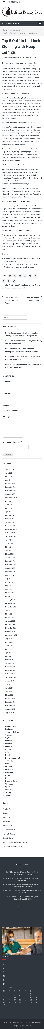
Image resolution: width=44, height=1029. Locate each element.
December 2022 (10, 603)
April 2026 (8, 480)
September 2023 (11, 572)
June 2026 (9, 473)
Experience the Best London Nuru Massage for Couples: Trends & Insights (22, 898)
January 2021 (10, 663)
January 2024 (10, 558)
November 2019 (10, 706)
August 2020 (9, 681)
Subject (6, 406)
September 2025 (11, 498)
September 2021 (11, 635)
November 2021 (10, 628)
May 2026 (8, 476)
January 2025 (10, 522)
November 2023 (10, 565)
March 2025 (9, 515)
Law (7, 764)
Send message (8, 454)
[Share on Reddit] (35, 276)
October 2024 (10, 533)
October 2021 (10, 632)
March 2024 (9, 554)
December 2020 (10, 667)
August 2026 (9, 469)
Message (6, 417)
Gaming (8, 749)
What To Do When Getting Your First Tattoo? (11, 300)
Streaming (9, 790)
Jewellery (38, 285)
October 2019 (10, 709)
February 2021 (10, 660)
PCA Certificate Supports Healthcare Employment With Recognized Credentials (23, 885)
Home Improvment (12, 758)
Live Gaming (10, 770)
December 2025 (10, 487)
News (7, 775)
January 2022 (10, 621)
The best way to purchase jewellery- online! (19, 267)
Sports (8, 787)
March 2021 (9, 656)
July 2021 (8, 642)
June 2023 (9, 582)
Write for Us (7, 826)
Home (5, 30)
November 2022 (10, 607)
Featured (8, 744)
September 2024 (11, 536)
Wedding (8, 795)
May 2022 (8, 614)
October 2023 (10, 568)
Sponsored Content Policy (12, 846)
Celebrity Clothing (12, 732)
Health (7, 755)
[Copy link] (14, 281)
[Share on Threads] (9, 281)
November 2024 (10, 529)
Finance (8, 746)
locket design (17, 160)
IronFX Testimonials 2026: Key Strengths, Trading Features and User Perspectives (22, 873)
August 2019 (9, 713)
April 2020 (8, 691)
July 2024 (8, 540)
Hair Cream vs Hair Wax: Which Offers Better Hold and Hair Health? (23, 892)
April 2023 (8, 589)
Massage (9, 772)
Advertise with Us (9, 830)
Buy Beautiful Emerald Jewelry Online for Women (21, 264)
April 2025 (8, 512)
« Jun (5, 1009)
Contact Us (7, 809)
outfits (24, 288)
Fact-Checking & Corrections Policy (15, 842)
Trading (8, 793)
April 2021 (8, 653)
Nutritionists (10, 778)
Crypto (8, 738)
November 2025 (10, 491)
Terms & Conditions (10, 834)
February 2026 (10, 484)
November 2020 (10, 670)
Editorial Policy (8, 838)
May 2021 (8, 649)
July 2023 (8, 579)
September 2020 (11, 677)
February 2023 (10, 596)
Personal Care (11, 781)
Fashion (8, 741)
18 (9, 1000)
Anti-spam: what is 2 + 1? (12, 442)
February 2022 (10, 617)
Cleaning (8, 735)
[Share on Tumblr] (4, 281)
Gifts (7, 752)
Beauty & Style (11, 726)
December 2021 (10, 625)
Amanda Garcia (30, 58)
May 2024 (8, 547)
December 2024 (10, 526)
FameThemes (26, 1026)
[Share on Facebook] (10, 276)
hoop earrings (29, 285)
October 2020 (10, 674)
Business (9, 729)
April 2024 (8, 551)
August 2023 (9, 575)
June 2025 (9, 505)
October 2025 (10, 494)
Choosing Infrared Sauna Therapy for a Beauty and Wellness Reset (23, 879)
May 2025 (8, 508)
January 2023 (10, 600)
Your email (7, 394)
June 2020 (9, 688)
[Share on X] (15, 276)
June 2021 (9, 646)
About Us (6, 817)
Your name (7, 382)
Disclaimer (7, 821)
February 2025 (10, 519)
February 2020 (10, 699)
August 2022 (9, 610)
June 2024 (9, 543)
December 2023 (10, 561)
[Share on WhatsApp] (25, 276)
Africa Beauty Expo (11, 23)
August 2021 (9, 639)
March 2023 (9, 593)
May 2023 (8, 586)
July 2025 (8, 501)
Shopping (9, 784)
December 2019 (10, 702)
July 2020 (8, 684)
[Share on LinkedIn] (20, 276)
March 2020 (9, 695)
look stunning (16, 288)
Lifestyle (8, 767)
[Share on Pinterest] (30, 276)
